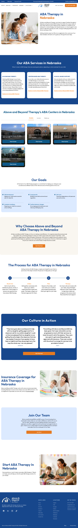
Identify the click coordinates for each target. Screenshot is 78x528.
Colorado (55, 516)
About (39, 504)
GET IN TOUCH (59, 5)
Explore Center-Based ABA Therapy (38, 90)
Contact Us (40, 516)
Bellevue (46, 118)
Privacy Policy (73, 525)
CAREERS (21, 5)
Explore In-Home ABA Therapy (11, 94)
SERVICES (8, 5)
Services (40, 506)
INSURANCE (15, 5)
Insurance (40, 508)
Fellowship (9, 1)
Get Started (39, 246)
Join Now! (39, 432)
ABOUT (3, 5)
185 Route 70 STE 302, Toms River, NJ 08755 (71, 509)
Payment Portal (18, 1)
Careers (3, 1)
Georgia (54, 506)
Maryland (55, 518)
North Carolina (56, 510)
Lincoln (15, 88)
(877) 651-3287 (70, 502)
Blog (65, 525)
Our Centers (41, 514)
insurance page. (30, 391)
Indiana (54, 508)
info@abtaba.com (73, 1)
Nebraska (55, 514)
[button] (9, 5)
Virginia (54, 502)
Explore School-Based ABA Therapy (64, 90)
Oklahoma (55, 512)
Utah (54, 504)
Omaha (19, 88)
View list (51, 1)
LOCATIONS (28, 5)
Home (39, 502)
